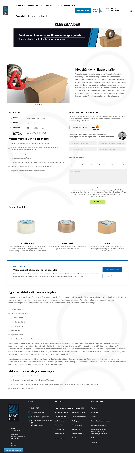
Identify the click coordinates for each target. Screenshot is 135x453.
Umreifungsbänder (61, 438)
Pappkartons (76, 429)
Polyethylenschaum (61, 412)
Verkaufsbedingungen (98, 425)
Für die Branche (34, 5)
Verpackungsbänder (78, 412)
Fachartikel (20, 16)
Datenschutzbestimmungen (100, 421)
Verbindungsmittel (78, 433)
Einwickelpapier (77, 425)
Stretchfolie (59, 425)
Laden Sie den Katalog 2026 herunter (68, 408)
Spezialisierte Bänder (79, 417)
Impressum (95, 442)
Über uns (49, 5)
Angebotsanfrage (83, 10)
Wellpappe (75, 421)
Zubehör (75, 438)
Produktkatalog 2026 (66, 5)
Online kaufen (95, 10)
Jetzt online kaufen (112, 270)
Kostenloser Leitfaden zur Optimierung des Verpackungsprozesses (99, 431)
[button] (9, 84)
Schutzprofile (59, 429)
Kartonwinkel (59, 433)
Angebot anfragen (112, 276)
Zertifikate (94, 438)
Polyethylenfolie (60, 417)
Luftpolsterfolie (60, 421)
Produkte (19, 5)
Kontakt (31, 16)
